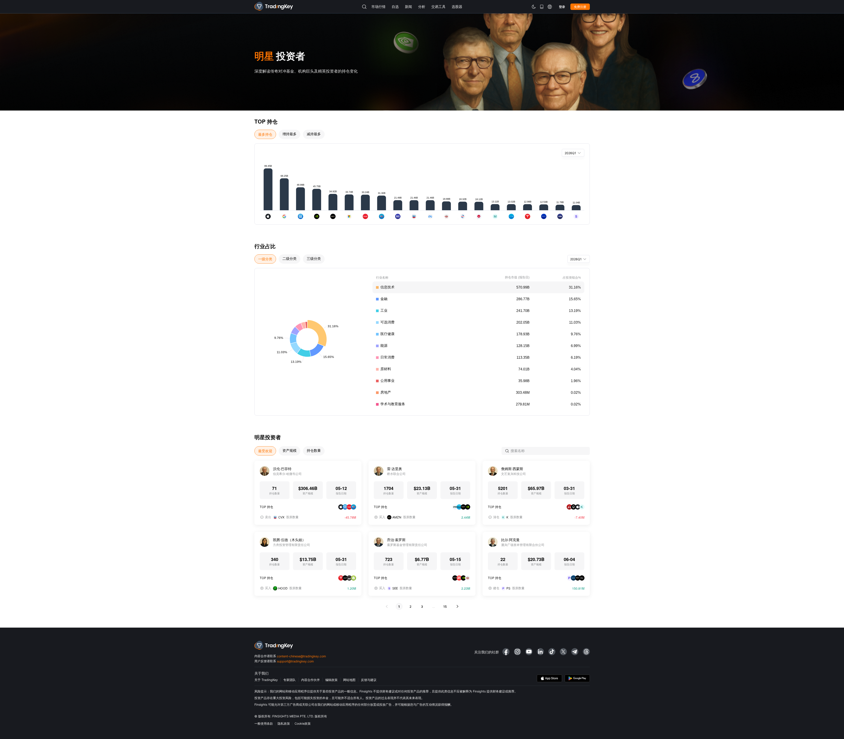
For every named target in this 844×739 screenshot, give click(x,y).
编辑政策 (331, 680)
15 (445, 606)
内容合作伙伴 (310, 680)
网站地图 (349, 680)
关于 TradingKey (266, 680)
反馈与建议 (368, 680)
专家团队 (289, 680)
